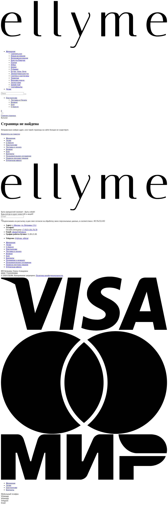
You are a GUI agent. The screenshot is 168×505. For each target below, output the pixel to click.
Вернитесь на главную (10, 134)
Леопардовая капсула (20, 74)
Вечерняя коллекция (19, 58)
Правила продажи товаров (17, 158)
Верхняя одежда (17, 80)
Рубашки (14, 69)
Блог (13, 104)
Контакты (10, 154)
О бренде (15, 107)
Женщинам (10, 51)
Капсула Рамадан (18, 60)
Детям (8, 89)
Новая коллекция (18, 56)
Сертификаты (16, 87)
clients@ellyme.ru (19, 232)
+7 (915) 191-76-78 (29, 230)
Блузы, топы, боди (18, 71)
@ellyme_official (21, 238)
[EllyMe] (84, 47)
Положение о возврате (15, 260)
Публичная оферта (14, 160)
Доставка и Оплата (19, 100)
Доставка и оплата (13, 147)
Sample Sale (15, 85)
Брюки (13, 67)
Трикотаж (15, 78)
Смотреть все (16, 54)
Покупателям (11, 98)
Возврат (14, 102)
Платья (14, 62)
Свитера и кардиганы (20, 76)
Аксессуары (16, 82)
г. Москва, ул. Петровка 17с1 (24, 225)
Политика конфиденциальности (49, 275)
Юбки (13, 65)
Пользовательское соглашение (18, 156)
